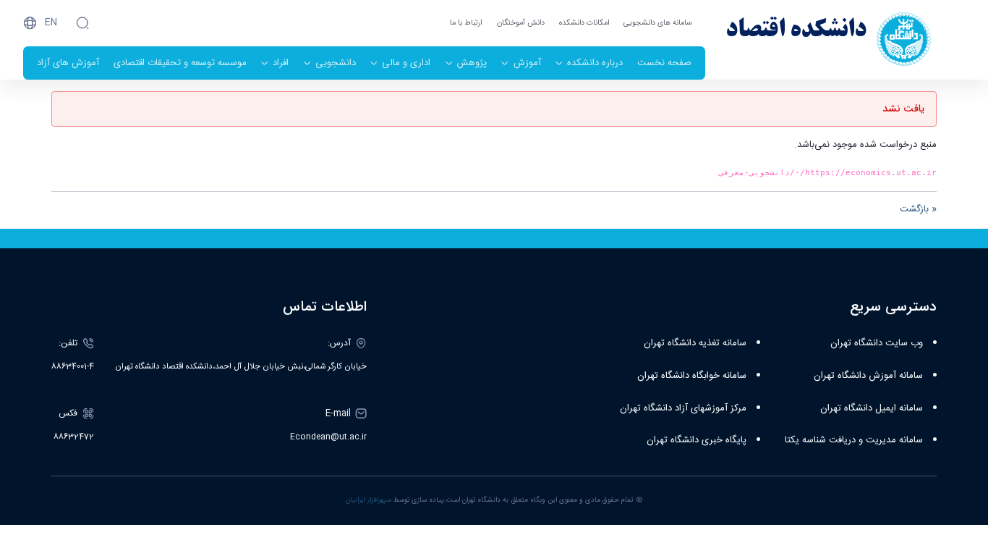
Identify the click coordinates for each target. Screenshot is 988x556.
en (51, 22)
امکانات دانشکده (584, 23)
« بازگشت (918, 209)
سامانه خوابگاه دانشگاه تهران (691, 376)
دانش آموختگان (521, 23)
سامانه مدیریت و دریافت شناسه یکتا (854, 440)
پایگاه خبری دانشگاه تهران (696, 440)
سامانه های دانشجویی (657, 23)
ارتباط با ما (466, 23)
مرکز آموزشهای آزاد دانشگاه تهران (683, 408)
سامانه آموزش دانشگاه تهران (868, 376)
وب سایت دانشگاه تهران (876, 343)
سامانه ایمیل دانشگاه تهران (871, 408)
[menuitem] (664, 63)
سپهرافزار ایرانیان (368, 500)
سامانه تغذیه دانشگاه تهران (695, 343)
